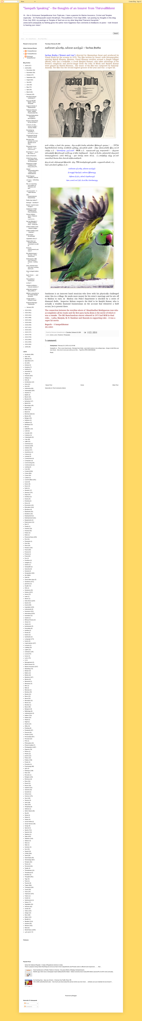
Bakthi (26, 395)
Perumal (27, 739)
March (28, 92)
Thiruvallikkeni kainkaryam (30, 279)
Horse (26, 594)
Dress (26, 503)
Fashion (27, 528)
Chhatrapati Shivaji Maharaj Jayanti (31, 136)
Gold (26, 577)
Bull (26, 426)
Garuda (27, 571)
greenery (27, 583)
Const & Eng (28, 462)
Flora (26, 545)
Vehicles (27, 906)
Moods (27, 694)
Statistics (27, 838)
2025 (26, 68)
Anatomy (27, 367)
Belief (26, 403)
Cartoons (27, 435)
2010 (26, 344)
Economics (28, 505)
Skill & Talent (28, 811)
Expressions (28, 522)
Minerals (27, 690)
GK (26, 575)
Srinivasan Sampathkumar (31, 57)
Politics (27, 760)
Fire (26, 539)
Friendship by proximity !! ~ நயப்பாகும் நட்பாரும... (32, 131)
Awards (27, 392)
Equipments (28, 520)
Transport (27, 887)
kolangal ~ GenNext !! (32, 202)
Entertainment (29, 518)
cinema (51, 335)
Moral (26, 698)
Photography (67, 335)
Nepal (26, 719)
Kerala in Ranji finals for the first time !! (32, 121)
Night (26, 722)
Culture (27, 477)
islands (27, 618)
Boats (26, 412)
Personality (28, 736)
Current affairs (29, 479)
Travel (26, 889)
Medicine (27, 677)
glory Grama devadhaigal (30, 235)
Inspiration (28, 607)
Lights (26, 649)
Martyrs (27, 671)
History (27, 592)
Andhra (27, 369)
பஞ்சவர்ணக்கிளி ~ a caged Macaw (31, 191)
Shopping (27, 806)
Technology (28, 860)
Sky (26, 813)
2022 (26, 315)
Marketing (27, 668)
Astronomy (28, 388)
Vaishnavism (28, 900)
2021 (26, 317)
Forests (27, 552)
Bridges (27, 418)
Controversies (29, 465)
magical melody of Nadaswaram (31, 106)
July (28, 82)
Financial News (29, 537)
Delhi (26, 488)
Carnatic (27, 433)
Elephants (27, 511)
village (26, 913)
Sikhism (27, 809)
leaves (26, 641)
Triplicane (27, 893)
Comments (29, 1006)
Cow (26, 469)
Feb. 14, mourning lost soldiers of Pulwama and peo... (31, 186)
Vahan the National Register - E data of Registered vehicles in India (44, 965)
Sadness (27, 787)
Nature (27, 717)
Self (26, 802)
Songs (26, 826)
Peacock (27, 732)
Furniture (27, 560)
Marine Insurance (30, 666)
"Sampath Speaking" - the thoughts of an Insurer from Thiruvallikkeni (69, 8)
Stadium (27, 834)
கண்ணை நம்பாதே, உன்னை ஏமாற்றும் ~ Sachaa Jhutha (73, 47)
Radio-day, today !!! (31, 200)
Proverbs (27, 764)
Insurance (27, 611)
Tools (26, 881)
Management (28, 662)
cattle (26, 441)
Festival (27, 530)
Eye (26, 524)
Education (27, 507)
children (27, 448)
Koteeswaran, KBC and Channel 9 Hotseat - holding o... (32, 261)
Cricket (27, 471)
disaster (27, 490)
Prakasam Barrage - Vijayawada (32, 303)
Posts (27, 1003)
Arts (26, 386)
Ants (26, 380)
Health (26, 586)
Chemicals (28, 443)
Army (26, 384)
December (30, 70)
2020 (26, 320)
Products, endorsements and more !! (32, 249)
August (29, 80)
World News (28, 930)
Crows (26, 475)
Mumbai (27, 705)
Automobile (28, 390)
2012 (26, 339)
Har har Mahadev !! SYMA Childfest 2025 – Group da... (32, 223)
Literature (27, 651)
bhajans (27, 407)
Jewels (27, 624)
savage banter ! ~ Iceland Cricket (31, 299)
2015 (26, 332)
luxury (26, 656)
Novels (27, 724)
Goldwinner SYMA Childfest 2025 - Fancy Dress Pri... (32, 165)
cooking (27, 467)
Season (27, 800)
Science (27, 796)
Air (25, 363)
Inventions (28, 615)
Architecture (28, 382)
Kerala (26, 632)
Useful (26, 898)
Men (26, 685)
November (30, 72)
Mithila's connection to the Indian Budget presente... (32, 295)
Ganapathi (28, 567)
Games (27, 564)
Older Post (115, 385)
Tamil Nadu (28, 857)
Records (27, 775)
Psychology (28, 766)
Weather (27, 921)
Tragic (26, 885)
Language (28, 639)
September (30, 77)
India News (28, 601)
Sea (26, 798)
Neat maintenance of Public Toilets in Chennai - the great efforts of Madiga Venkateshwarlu (58, 970)
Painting (27, 728)
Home (22, 38)
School (27, 794)
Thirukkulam (28, 870)
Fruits (26, 556)
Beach (26, 397)
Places (27, 751)
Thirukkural (28, 872)
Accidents (27, 354)
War (26, 915)
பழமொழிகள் (28, 932)
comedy (27, 456)
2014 (26, 334)
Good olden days (29, 579)
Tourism (27, 883)
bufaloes (27, 420)
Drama (27, 499)
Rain (26, 772)
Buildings (27, 424)
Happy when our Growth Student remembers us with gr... (32, 243)
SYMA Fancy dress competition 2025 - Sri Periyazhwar (32, 160)
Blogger (74, 995)
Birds (26, 409)
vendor (27, 908)
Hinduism (27, 590)
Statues (27, 840)
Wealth (27, 919)
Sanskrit (27, 792)
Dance (26, 484)
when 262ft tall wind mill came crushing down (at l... (32, 267)
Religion (27, 777)
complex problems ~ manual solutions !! (32, 286)
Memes (27, 679)
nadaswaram (28, 713)
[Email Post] (84, 332)
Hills (26, 588)
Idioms (26, 598)
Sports (26, 830)
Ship (26, 804)
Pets (26, 741)
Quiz (26, 768)
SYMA (26, 853)
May (28, 87)
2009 (26, 347)
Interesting (28, 613)
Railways (27, 770)
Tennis (26, 864)
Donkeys (27, 496)
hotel (26, 596)
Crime (26, 473)
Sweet (26, 851)
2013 (26, 337)
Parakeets (60, 335)
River (26, 781)
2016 (26, 330)
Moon (26, 696)
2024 (26, 310)
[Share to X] (92, 332)
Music (26, 707)
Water (26, 917)
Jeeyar (27, 622)
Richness (27, 779)
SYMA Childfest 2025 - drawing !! (32, 231)
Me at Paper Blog (42, 38)
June (28, 84)
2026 (26, 65)
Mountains (28, 700)
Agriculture (28, 361)
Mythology (28, 711)
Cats (26, 439)
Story (26, 843)
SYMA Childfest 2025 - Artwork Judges (32, 227)
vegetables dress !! (31, 238)
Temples (27, 862)
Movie (26, 702)
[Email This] (88, 332)
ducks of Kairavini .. (31, 156)
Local (26, 654)
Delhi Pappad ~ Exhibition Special (32, 176)
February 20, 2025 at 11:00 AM (66, 345)
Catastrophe (28, 437)
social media (28, 821)
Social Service (29, 824)
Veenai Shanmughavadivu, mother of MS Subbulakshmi (32, 171)
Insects (27, 605)
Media (26, 675)
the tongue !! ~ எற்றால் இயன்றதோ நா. (32, 152)
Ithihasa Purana (29, 620)
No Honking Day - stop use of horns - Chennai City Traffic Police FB (52, 980)
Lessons (27, 645)
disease (27, 492)
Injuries (27, 603)
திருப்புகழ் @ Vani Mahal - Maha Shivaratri (31, 102)
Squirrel (27, 832)
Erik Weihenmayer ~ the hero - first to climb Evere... (32, 255)
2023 (26, 312)
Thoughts (27, 877)
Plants (26, 753)
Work (26, 928)
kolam (26, 635)
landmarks (28, 637)
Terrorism (27, 866)
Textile (26, 868)
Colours (27, 454)
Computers (28, 460)
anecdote (27, 371)
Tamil (26, 855)
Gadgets (27, 562)
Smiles (27, 819)
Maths (26, 673)
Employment (28, 516)
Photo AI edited (29, 745)
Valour (26, 902)
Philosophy (28, 743)
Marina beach (29, 664)
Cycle (26, 482)
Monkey (27, 692)
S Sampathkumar (32, 51)
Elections (27, 509)
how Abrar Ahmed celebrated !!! (31, 97)
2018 (26, 325)
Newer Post (49, 385)
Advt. (26, 356)
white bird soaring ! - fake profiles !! (32, 290)
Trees (26, 891)
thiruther (27, 874)
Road (26, 783)
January (29, 307)
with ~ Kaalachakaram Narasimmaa (31, 196)
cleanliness (28, 452)
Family (26, 526)
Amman (27, 365)
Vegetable (27, 904)
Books (26, 416)
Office (26, 726)
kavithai (27, 630)
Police (26, 758)
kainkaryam (28, 626)
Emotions (27, 514)
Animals (27, 375)
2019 (26, 322)
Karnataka (28, 628)
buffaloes (27, 422)
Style (26, 845)
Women (27, 925)
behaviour (27, 401)
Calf (26, 431)
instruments (28, 609)
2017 (26, 327)
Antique (27, 378)
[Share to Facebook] (94, 332)
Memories (27, 683)
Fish (26, 543)
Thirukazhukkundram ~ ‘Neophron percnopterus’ (32, 117)
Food (26, 550)
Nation (26, 715)
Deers (26, 486)
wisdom (27, 923)
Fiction (26, 533)
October (29, 75)
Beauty (27, 399)
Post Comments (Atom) (59, 388)
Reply (51, 352)
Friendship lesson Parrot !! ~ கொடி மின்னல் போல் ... (31, 148)
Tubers (27, 896)
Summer (27, 847)
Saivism (27, 789)
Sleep (26, 815)
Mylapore (27, 709)
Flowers (27, 547)
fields (26, 535)
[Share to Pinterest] (96, 332)
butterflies (27, 429)
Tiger (26, 879)
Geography (28, 573)
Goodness (28, 581)
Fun (26, 558)
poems (27, 756)
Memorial (27, 681)
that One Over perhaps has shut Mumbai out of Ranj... (32, 142)
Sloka (26, 817)
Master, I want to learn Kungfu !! (32, 205)
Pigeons (27, 749)
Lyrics (55, 335)
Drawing (27, 501)
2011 (26, 342)
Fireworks (27, 541)
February (29, 94)
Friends (27, 554)
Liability (27, 647)
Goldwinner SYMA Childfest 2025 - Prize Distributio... (32, 210)
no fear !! (28, 283)
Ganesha (27, 569)
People (27, 734)
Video (26, 911)
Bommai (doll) (29, 414)
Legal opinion (29, 643)
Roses (26, 785)
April (28, 89)
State (26, 836)
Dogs (26, 494)
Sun (26, 849)
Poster (26, 762)
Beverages (28, 405)
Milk (26, 688)
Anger (26, 373)
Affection (27, 358)
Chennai (27, 446)
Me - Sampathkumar (31, 38)
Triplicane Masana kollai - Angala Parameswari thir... (32, 111)
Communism (28, 458)
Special (27, 828)
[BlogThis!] (90, 332)
